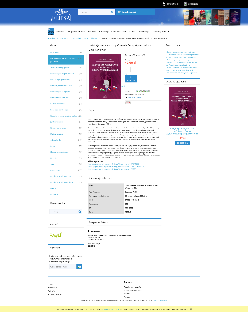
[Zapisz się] (79, 266)
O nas (50, 284)
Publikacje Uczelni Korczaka (60, 176)
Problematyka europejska (60, 91)
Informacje (52, 287)
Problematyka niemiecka (59, 98)
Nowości (53, 188)
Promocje (54, 194)
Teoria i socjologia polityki (60, 67)
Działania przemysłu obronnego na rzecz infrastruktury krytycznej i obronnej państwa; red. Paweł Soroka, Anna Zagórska (181, 62)
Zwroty (127, 293)
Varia (52, 164)
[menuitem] (60, 31)
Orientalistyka (55, 140)
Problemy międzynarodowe (61, 86)
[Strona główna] (61, 18)
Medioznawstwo (56, 134)
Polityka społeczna (57, 104)
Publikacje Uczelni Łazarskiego (61, 182)
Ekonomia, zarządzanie (59, 152)
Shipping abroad (55, 294)
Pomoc (127, 297)
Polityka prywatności (133, 290)
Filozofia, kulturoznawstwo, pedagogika (65, 116)
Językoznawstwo (56, 122)
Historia (53, 158)
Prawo (52, 146)
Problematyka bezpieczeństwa (62, 73)
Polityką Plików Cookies (110, 309)
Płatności (52, 291)
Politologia (54, 52)
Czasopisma (55, 170)
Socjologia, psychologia (59, 110)
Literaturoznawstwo (58, 128)
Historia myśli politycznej (59, 79)
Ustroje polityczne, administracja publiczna (62, 60)
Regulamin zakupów (132, 287)
